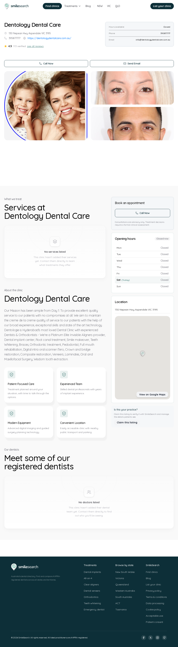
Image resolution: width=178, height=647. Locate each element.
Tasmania (120, 609)
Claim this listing (127, 422)
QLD (117, 6)
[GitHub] (164, 637)
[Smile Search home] (16, 6)
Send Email (134, 63)
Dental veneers (92, 590)
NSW (100, 6)
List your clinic (162, 6)
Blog (88, 6)
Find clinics (52, 6)
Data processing (155, 603)
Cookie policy (153, 609)
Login (142, 6)
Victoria (119, 578)
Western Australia (125, 590)
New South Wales (125, 572)
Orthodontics (91, 597)
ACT (117, 603)
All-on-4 (88, 578)
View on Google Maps (152, 394)
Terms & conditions (156, 597)
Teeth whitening (92, 603)
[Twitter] (150, 637)
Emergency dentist (94, 609)
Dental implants (92, 572)
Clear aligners (91, 584)
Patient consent (154, 622)
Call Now (48, 63)
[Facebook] (143, 637)
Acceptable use (154, 615)
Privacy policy (153, 590)
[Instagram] (157, 637)
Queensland (122, 584)
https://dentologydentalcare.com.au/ (49, 38)
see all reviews (35, 46)
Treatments (71, 6)
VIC (109, 6)
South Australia (123, 597)
